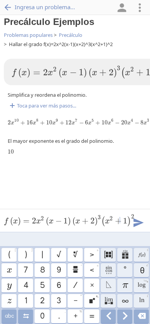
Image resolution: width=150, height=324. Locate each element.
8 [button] (42, 270)
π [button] (125, 285)
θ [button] (143, 269)
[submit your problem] (138, 222)
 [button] (75, 255)
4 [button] (25, 285)
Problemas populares (28, 34)
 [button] (108, 270)
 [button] (9, 316)
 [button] (9, 301)
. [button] (61, 315)
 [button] (143, 300)
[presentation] (11, 151)
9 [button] (58, 270)
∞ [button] (124, 301)
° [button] (124, 270)
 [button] (141, 316)
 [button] (142, 284)
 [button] (108, 301)
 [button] (124, 255)
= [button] (91, 316)
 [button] (77, 269)
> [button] (93, 254)
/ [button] (75, 285)
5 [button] (42, 285)
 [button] (25, 316)
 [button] (93, 300)
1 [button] (25, 301)
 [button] (108, 255)
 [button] (108, 285)
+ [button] (77, 315)
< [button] (93, 269)
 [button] (125, 316)
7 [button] (25, 270)
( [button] (12, 254)
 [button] (9, 270)
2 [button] (42, 301)
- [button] (77, 300)
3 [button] (58, 301)
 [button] (9, 285)
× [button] (92, 285)
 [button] (142, 254)
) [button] (28, 254)
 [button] (108, 316)
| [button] (42, 255)
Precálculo (70, 34)
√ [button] (58, 255)
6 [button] (58, 285)
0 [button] (42, 316)
